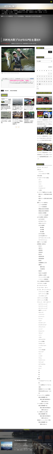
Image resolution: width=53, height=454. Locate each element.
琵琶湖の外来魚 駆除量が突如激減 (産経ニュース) (5, 108)
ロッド (40, 368)
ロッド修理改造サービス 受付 (21, 12)
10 (37, 78)
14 (46, 78)
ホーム (3, 10)
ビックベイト (41, 316)
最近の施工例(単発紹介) (45, 399)
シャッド (40, 329)
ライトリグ (41, 351)
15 (48, 78)
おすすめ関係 (22, 10)
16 (51, 78)
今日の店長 (39, 175)
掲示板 (40, 12)
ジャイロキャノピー (43, 295)
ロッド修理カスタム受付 (42, 411)
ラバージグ (41, 362)
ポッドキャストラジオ (42, 285)
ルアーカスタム (42, 364)
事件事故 (42, 227)
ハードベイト (41, 314)
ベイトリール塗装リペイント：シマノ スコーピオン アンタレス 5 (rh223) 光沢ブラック (44, 101)
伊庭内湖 (40, 252)
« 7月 (37, 88)
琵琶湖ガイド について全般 (44, 389)
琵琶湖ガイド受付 (33, 12)
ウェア (40, 320)
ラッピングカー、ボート (42, 287)
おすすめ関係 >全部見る (42, 217)
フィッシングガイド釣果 (44, 277)
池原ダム (40, 248)
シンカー (40, 356)
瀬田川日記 (42, 266)
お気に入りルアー (42, 223)
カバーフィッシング (43, 304)
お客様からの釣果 (42, 275)
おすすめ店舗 (41, 233)
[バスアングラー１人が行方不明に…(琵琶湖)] (6, 115)
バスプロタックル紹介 (42, 283)
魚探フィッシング (42, 310)
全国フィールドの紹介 (42, 242)
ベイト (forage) (42, 349)
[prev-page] (16, 127)
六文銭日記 (42, 268)
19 (42, 81)
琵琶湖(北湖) (41, 256)
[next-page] (19, 127)
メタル (40, 337)
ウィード (40, 318)
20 (44, 81)
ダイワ (40, 181)
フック (40, 347)
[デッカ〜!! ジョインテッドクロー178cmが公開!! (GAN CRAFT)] (18, 115)
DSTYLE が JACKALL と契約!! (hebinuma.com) (28, 121)
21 (46, 81)
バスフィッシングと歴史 (42, 300)
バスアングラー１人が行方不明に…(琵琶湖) (6, 121)
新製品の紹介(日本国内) (44, 208)
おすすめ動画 (41, 225)
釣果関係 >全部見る (41, 244)
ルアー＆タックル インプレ (44, 237)
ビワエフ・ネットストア (42, 167)
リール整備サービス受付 (7, 12)
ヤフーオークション (43, 239)
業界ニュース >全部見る (7, 16)
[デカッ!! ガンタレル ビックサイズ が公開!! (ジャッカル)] (29, 102)
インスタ (45, 12)
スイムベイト (41, 331)
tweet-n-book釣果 (43, 273)
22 (48, 81)
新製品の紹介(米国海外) (44, 210)
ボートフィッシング (43, 308)
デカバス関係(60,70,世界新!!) (43, 281)
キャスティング (42, 322)
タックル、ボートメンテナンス (44, 289)
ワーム (40, 358)
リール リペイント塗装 (44, 291)
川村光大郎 (6, 90)
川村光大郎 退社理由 (13, 90)
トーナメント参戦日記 (43, 279)
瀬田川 (40, 264)
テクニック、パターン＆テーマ (44, 302)
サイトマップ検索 (13, 13)
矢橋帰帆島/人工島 (43, 262)
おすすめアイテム (42, 221)
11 (39, 78)
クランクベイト (42, 327)
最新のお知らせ (29, 10)
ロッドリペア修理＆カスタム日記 (44, 192)
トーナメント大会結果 (43, 215)
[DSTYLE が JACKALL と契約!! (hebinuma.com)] (29, 115)
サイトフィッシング (43, 306)
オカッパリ (41, 312)
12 (42, 78)
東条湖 (40, 271)
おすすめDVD (41, 219)
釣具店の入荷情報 (42, 213)
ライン (40, 353)
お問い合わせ (5, 13)
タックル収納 (41, 341)
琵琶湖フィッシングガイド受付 (44, 420)
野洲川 (40, 260)
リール (40, 366)
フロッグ (40, 333)
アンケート (41, 171)
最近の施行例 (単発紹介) (45, 407)
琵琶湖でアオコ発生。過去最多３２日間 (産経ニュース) (17, 108)
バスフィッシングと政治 (42, 298)
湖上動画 (42, 231)
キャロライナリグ (42, 324)
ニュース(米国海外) (43, 206)
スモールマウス (42, 339)
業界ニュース (9, 10)
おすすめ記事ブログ (43, 235)
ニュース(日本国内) (19, 16)
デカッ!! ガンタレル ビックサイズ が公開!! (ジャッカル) (29, 108)
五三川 (40, 246)
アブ (40, 179)
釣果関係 (15, 10)
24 (37, 84)
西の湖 (40, 254)
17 (37, 81)
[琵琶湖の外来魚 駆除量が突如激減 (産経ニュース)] (6, 102)
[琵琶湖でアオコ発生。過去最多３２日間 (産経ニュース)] (18, 102)
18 (39, 81)
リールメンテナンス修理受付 (43, 395)
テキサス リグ (42, 343)
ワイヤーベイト (42, 360)
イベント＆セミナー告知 (44, 173)
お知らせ (39, 169)
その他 (40, 190)
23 (51, 81)
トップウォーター (42, 345)
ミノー (40, 335)
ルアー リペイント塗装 (44, 293)
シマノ (40, 184)
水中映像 (42, 229)
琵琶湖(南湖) (41, 258)
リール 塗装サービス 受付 (41, 10)
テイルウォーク (42, 188)
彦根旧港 (40, 250)
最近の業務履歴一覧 (43, 397)
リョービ (40, 186)
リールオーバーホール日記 (43, 177)
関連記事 (4, 95)
